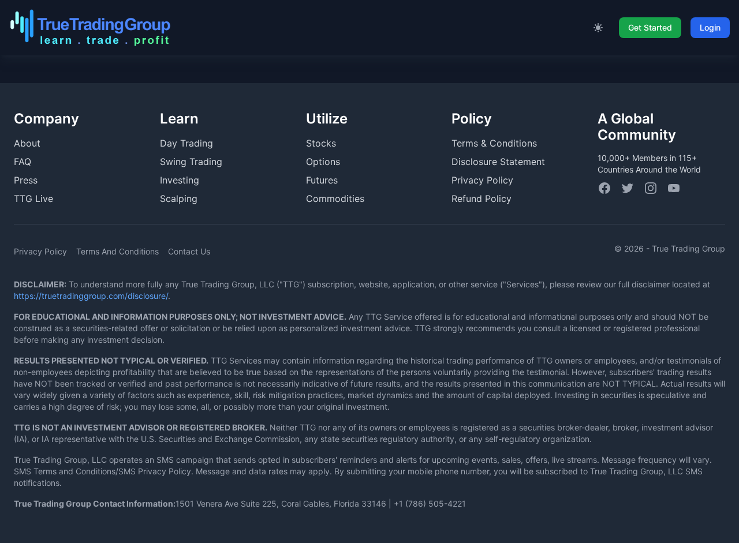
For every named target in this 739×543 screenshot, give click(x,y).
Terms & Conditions (494, 143)
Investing (179, 180)
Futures (322, 180)
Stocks (321, 143)
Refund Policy (481, 198)
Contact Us (189, 251)
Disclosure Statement (498, 161)
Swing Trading (191, 161)
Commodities (335, 198)
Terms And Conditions (117, 251)
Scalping (178, 198)
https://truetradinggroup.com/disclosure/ (91, 296)
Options (323, 161)
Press (26, 180)
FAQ (22, 161)
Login (710, 27)
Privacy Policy (482, 180)
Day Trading (186, 143)
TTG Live (33, 198)
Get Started (650, 27)
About (27, 143)
